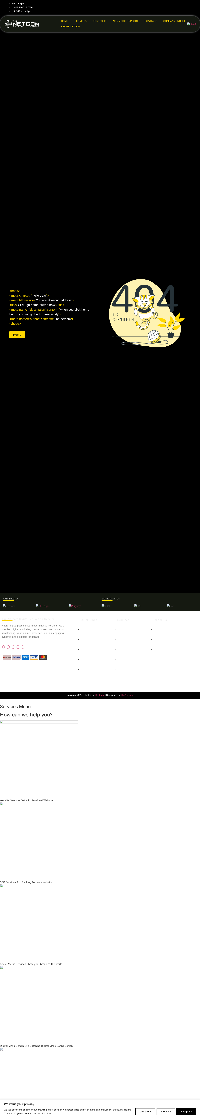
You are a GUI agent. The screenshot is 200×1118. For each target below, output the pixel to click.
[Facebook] (3, 647)
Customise (145, 1111)
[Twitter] (8, 647)
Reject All (166, 1111)
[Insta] (23, 647)
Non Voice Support (125, 21)
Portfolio (100, 21)
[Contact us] (96, 650)
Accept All (186, 1111)
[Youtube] (18, 647)
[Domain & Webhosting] (132, 655)
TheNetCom (127, 695)
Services (81, 21)
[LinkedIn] (13, 647)
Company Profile (174, 21)
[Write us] (176, 646)
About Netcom (70, 26)
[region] (100, 1108)
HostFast (151, 21)
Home (64, 21)
